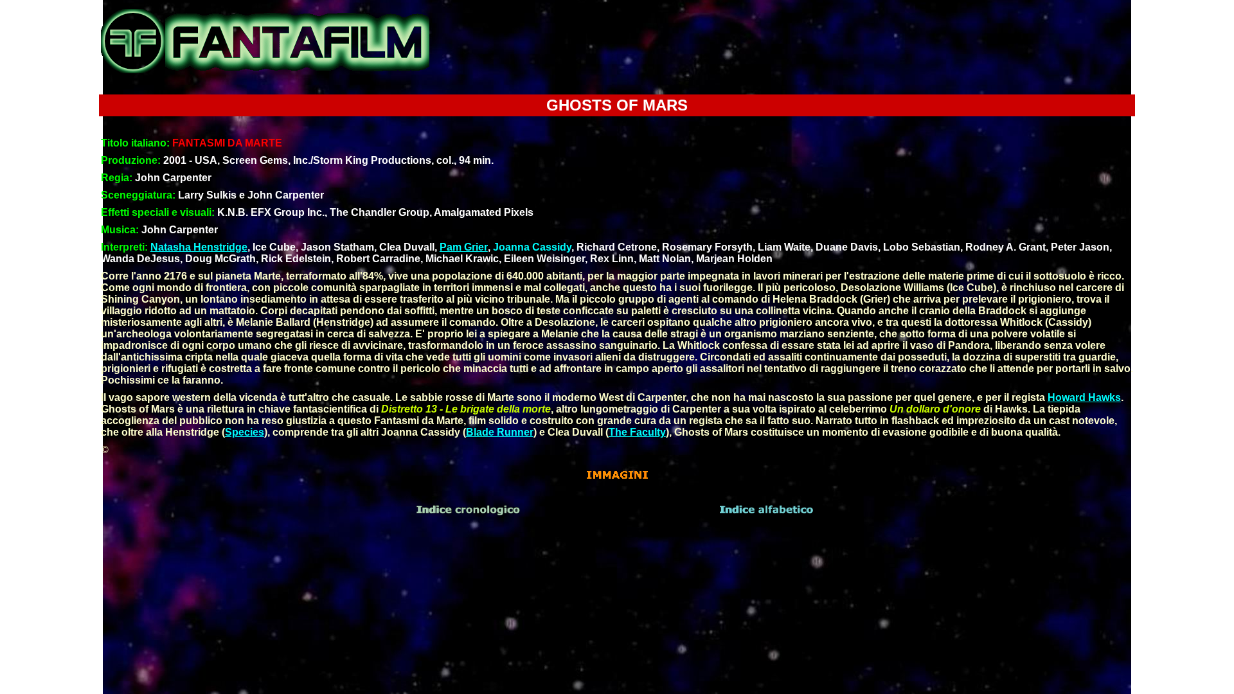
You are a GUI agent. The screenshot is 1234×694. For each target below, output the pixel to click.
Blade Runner (499, 432)
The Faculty (637, 432)
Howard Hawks (1084, 397)
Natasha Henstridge (198, 247)
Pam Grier (464, 247)
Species (244, 432)
